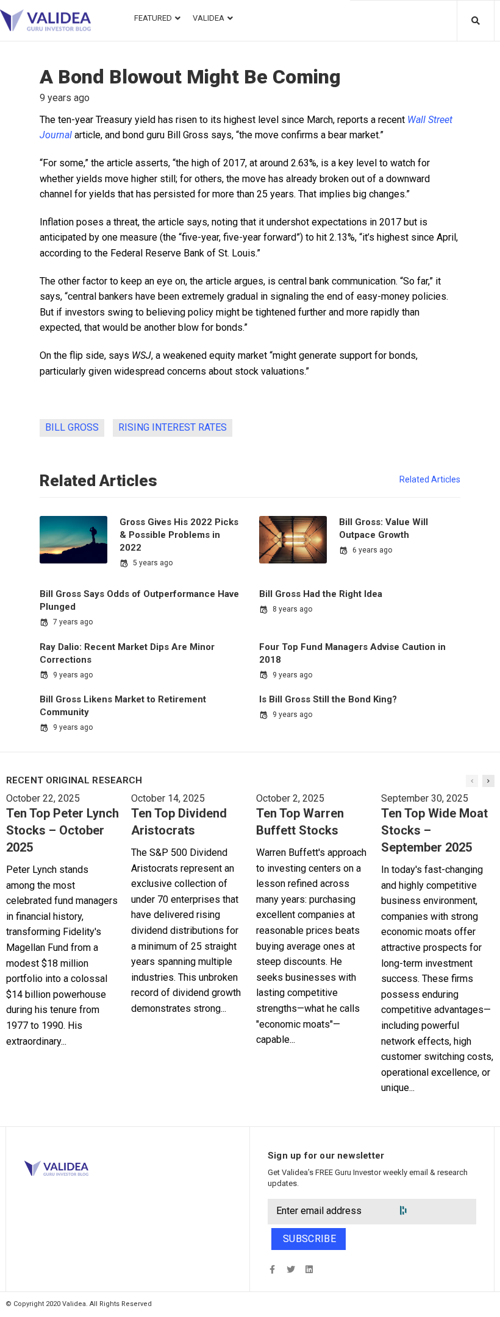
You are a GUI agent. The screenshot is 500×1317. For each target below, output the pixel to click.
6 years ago (372, 550)
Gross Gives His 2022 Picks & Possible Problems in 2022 (179, 535)
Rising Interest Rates (172, 427)
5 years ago (153, 563)
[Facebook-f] (272, 1269)
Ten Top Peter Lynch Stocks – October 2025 (62, 830)
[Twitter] (290, 1269)
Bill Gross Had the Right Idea (320, 593)
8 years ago (292, 609)
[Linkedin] (308, 1269)
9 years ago (73, 675)
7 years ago (73, 622)
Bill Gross (72, 427)
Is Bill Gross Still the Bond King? (328, 699)
